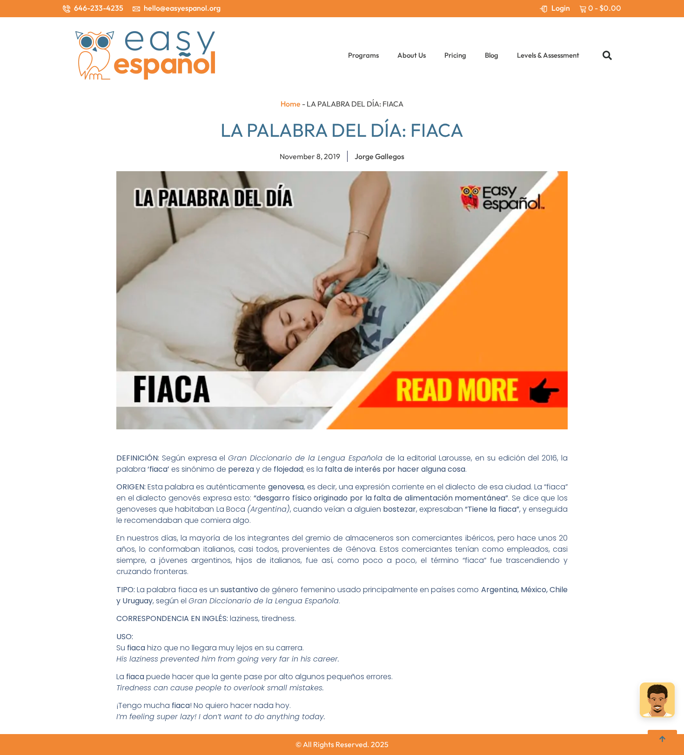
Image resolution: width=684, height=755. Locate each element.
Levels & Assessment (548, 55)
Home (291, 103)
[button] (607, 55)
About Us (411, 55)
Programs (363, 55)
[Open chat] (657, 701)
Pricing (455, 55)
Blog (491, 55)
